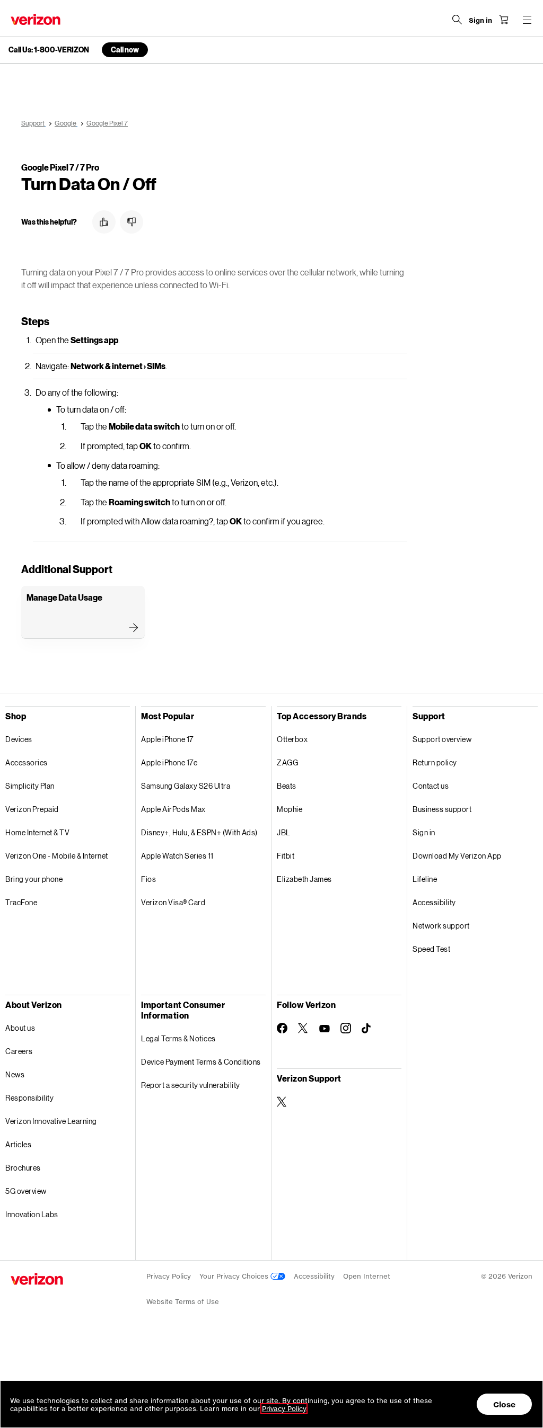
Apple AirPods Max (173, 809)
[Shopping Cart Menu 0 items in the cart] (503, 19)
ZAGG (287, 762)
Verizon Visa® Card (173, 902)
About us (20, 1027)
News (14, 1074)
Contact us (431, 785)
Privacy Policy (168, 1276)
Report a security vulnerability (190, 1085)
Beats (286, 785)
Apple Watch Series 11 (177, 855)
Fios (148, 878)
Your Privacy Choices (234, 1276)
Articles (18, 1144)
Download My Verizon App (457, 855)
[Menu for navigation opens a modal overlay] (527, 19)
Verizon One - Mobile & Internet (56, 855)
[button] (104, 222)
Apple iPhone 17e (169, 762)
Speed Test (431, 948)
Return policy (435, 762)
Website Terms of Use (182, 1302)
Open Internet (366, 1276)
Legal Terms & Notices (178, 1038)
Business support (442, 809)
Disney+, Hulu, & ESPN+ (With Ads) (199, 832)
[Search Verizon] (457, 19)
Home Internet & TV (37, 832)
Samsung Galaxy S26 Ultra (185, 785)
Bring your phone (34, 878)
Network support (441, 925)
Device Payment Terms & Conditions (201, 1061)
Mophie (289, 809)
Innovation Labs (31, 1214)
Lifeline (425, 878)
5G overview (26, 1190)
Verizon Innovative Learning (51, 1121)
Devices (18, 739)
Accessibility (434, 902)
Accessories (26, 762)
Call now (125, 49)
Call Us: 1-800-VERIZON (48, 49)
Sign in (424, 832)
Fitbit (285, 855)
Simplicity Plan (30, 785)
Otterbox (292, 739)
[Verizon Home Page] (35, 19)
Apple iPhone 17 (167, 739)
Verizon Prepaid (32, 809)
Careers (19, 1051)
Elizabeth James (304, 878)
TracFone (21, 902)
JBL (284, 832)
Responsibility (29, 1097)
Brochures (23, 1167)
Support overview (442, 739)
